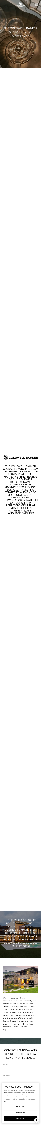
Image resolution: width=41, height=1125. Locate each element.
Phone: (6, 1075)
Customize (20, 1112)
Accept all (20, 1118)
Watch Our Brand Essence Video (20, 521)
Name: (6, 1065)
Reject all (20, 1106)
